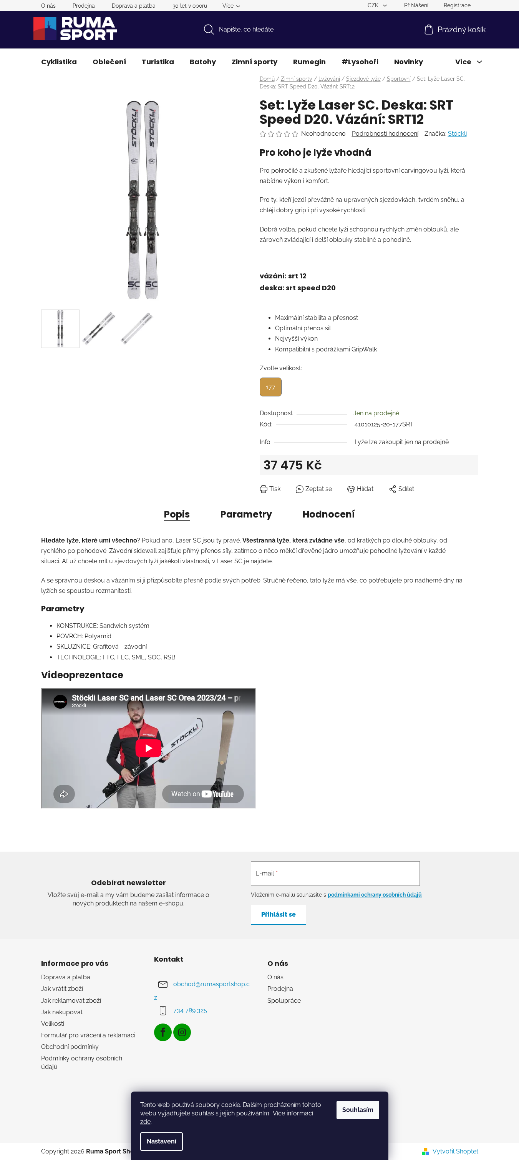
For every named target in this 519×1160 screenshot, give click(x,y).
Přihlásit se (278, 914)
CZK (374, 5)
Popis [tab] (177, 514)
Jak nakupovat (62, 1012)
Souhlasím (357, 1109)
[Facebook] (163, 1032)
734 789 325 (190, 1010)
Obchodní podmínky (70, 1046)
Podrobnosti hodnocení (385, 133)
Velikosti (52, 1023)
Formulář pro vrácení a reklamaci (88, 1035)
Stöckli (457, 133)
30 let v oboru (189, 6)
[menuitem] (59, 62)
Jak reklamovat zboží (71, 1000)
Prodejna (84, 6)
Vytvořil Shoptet (455, 1151)
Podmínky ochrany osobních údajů (81, 1062)
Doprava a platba (134, 6)
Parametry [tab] (246, 514)
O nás (48, 6)
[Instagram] (182, 1032)
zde (145, 1121)
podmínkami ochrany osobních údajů (375, 895)
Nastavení (161, 1141)
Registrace (457, 5)
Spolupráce (284, 1000)
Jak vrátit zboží (62, 988)
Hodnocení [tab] (329, 514)
